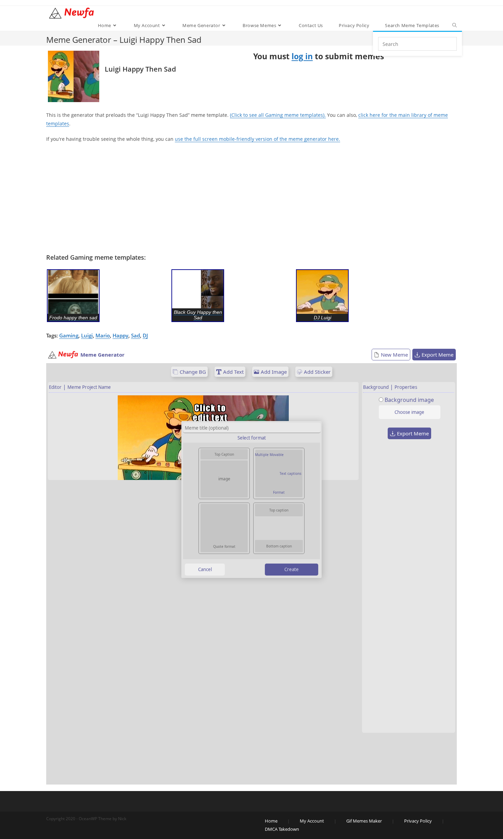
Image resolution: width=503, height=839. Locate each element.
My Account (312, 821)
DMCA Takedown (282, 829)
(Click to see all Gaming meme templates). (278, 115)
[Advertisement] (251, 198)
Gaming (68, 335)
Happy (120, 335)
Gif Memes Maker (364, 821)
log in (302, 56)
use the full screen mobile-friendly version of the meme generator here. (257, 139)
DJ (145, 335)
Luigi (87, 335)
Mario (102, 335)
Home (271, 821)
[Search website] (454, 25)
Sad (135, 335)
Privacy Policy (418, 821)
